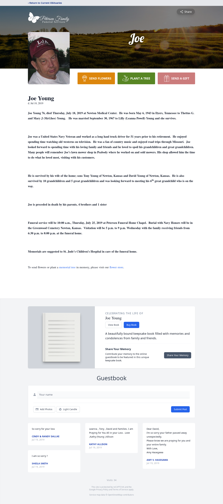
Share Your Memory (177, 355)
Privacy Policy (102, 489)
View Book (113, 324)
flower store (116, 267)
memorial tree (67, 267)
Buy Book (131, 324)
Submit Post (180, 409)
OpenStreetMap (115, 494)
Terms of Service (120, 489)
